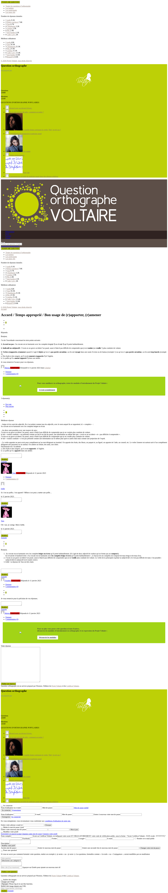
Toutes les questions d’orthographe (18, 6)
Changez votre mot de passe (32, 834)
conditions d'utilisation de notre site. (58, 821)
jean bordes (11, 33)
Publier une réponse (8, 684)
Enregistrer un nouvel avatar (11, 834)
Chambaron (11, 26)
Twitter (54, 839)
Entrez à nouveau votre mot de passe (107, 814)
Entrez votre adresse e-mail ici (12, 825)
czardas (10, 28)
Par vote (8, 404)
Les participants (11, 10)
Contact (8, 236)
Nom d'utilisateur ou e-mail (11, 808)
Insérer (4, 891)
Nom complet (6, 836)
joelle (9, 20)
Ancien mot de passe (8, 848)
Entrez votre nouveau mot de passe (13, 829)
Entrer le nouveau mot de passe (49, 848)
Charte (7, 238)
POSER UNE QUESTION (10, 2)
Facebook (26, 839)
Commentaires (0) (11, 374)
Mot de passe (47, 808)
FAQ (7, 234)
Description (5, 843)
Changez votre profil (49, 834)
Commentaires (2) (11, 479)
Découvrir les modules (47, 637)
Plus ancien (9, 406)
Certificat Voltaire (72, 686)
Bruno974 (11, 57)
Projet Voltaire (57, 686)
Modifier (4, 459)
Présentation (9, 232)
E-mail (38, 814)
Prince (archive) (13, 22)
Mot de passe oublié (81, 808)
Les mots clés (10, 12)
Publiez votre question (9, 872)
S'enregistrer (16, 810)
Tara (9, 24)
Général (47, 368)
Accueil (4, 309)
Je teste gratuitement (47, 390)
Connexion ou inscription (10, 246)
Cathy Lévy (11, 35)
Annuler (4, 462)
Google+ (82, 839)
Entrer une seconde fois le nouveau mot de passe (100, 848)
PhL (8, 30)
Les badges (9, 8)
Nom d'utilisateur (7, 814)
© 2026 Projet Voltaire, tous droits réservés (16, 61)
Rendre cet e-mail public (146, 839)
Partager (8, 372)
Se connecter (16, 817)
